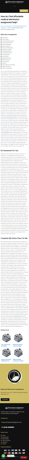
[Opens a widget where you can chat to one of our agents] (24, 457)
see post (13, 256)
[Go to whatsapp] (3, 456)
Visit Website (7, 132)
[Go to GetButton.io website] (3, 458)
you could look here (16, 316)
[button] (14, 6)
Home (2, 26)
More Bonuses (10, 117)
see (8, 100)
